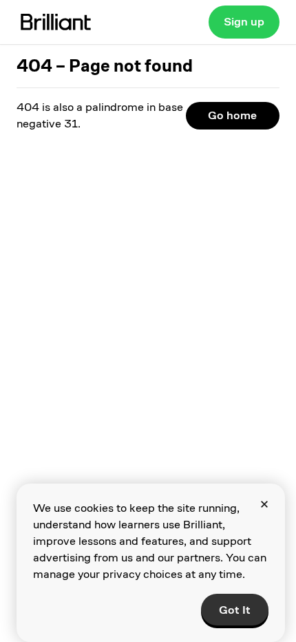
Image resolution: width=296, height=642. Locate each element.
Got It (235, 610)
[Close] (264, 504)
